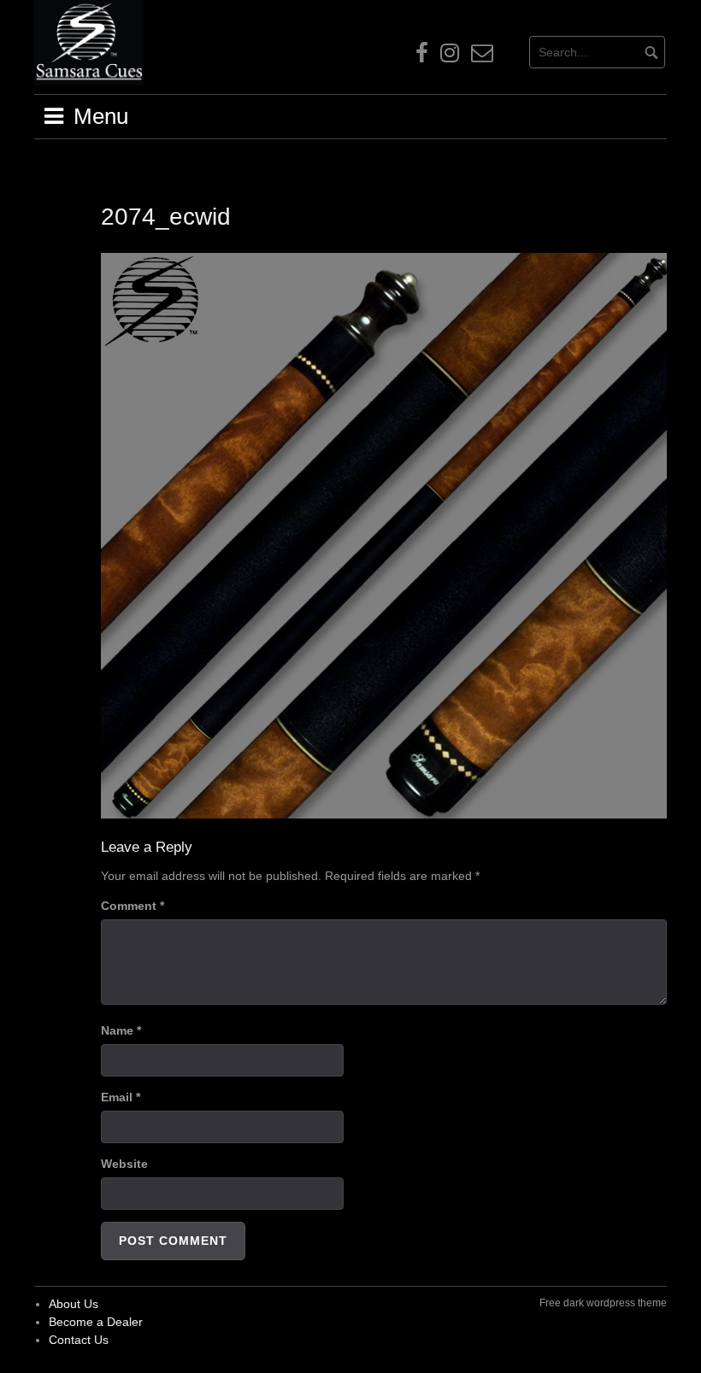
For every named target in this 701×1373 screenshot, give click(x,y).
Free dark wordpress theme (603, 1303)
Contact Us (79, 1340)
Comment (132, 905)
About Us (73, 1304)
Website (124, 1164)
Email (120, 1097)
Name (121, 1030)
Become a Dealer (96, 1322)
